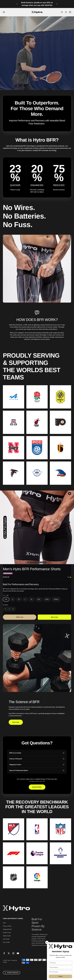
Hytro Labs (15, 722)
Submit (60, 976)
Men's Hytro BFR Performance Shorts (32, 569)
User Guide (6, 942)
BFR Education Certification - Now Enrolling (37, 4)
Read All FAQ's (37, 787)
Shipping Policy (7, 929)
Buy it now (54, 617)
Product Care (7, 932)
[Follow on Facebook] (4, 953)
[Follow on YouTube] (18, 953)
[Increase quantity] (13, 609)
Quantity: (5, 605)
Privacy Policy (7, 926)
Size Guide (6, 939)
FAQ (4, 923)
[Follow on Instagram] (13, 953)
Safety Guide (7, 936)
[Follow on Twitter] (8, 953)
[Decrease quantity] (5, 609)
